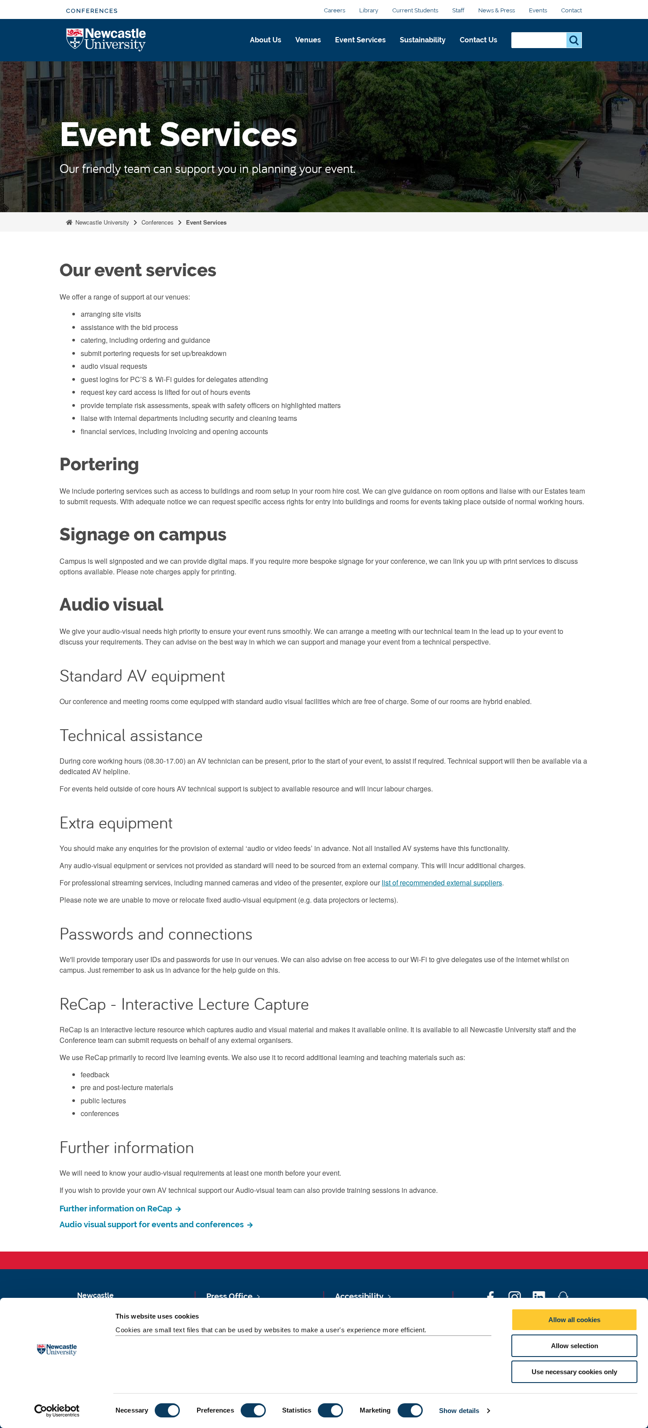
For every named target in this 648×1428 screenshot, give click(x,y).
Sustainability (423, 40)
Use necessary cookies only (574, 1372)
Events (538, 10)
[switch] (253, 1410)
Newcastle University (101, 222)
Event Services (360, 40)
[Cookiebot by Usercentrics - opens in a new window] (57, 1410)
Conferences (92, 10)
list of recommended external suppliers (442, 882)
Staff (458, 10)
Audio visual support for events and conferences (153, 1224)
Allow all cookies (574, 1319)
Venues (308, 40)
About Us (265, 40)
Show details (459, 1410)
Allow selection (574, 1345)
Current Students (415, 10)
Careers (334, 10)
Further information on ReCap (117, 1208)
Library (368, 10)
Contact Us (478, 40)
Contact (571, 10)
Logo (106, 40)
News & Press (496, 10)
